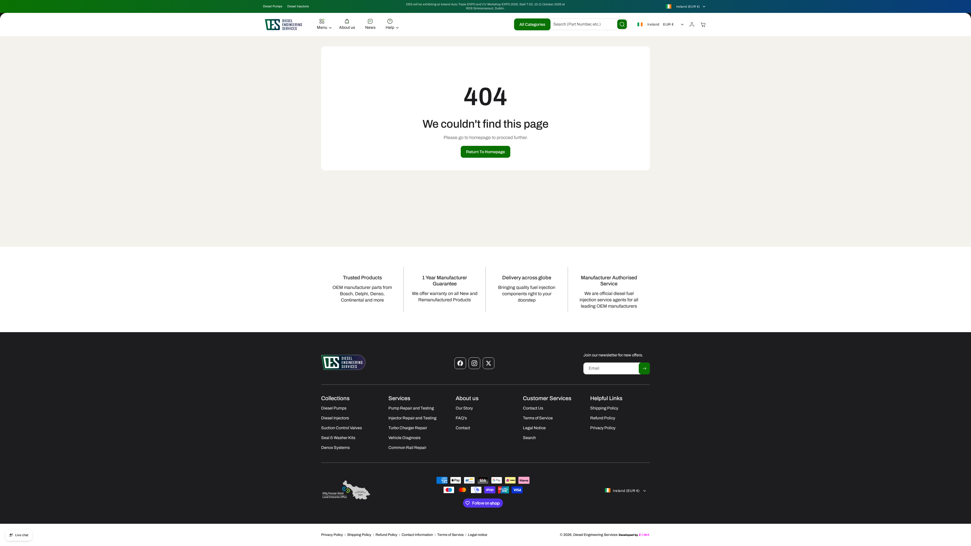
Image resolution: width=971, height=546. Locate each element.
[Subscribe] (644, 368)
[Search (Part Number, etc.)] (622, 24)
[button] (323, 24)
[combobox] (587, 24)
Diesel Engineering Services (595, 535)
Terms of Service (450, 535)
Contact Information (417, 535)
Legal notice (477, 535)
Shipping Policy (359, 535)
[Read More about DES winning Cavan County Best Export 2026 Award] (346, 499)
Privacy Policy (332, 535)
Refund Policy (386, 535)
